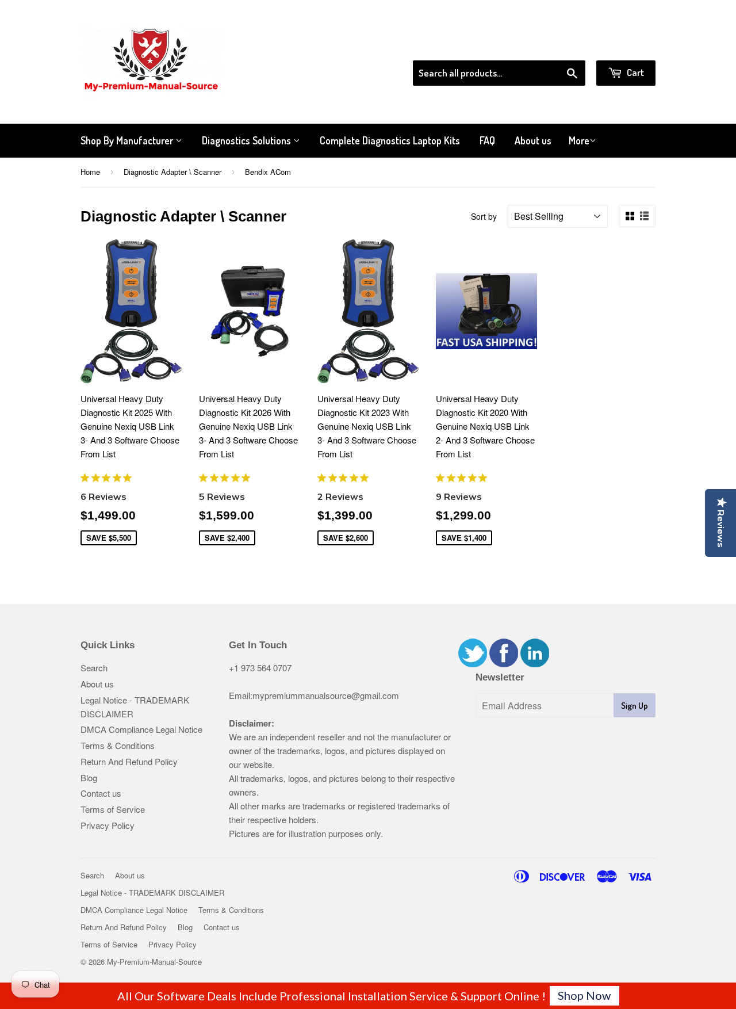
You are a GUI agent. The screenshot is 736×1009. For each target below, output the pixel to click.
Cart (634, 72)
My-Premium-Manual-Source (154, 961)
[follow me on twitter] (472, 664)
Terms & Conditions (117, 745)
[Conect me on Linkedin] (534, 664)
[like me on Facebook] (503, 664)
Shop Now (584, 995)
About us (533, 140)
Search (94, 668)
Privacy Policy (107, 825)
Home (90, 171)
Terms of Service (112, 809)
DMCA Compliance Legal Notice (141, 729)
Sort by (484, 216)
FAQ (487, 140)
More (579, 140)
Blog (88, 777)
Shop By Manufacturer (127, 140)
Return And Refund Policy (129, 761)
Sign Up (634, 705)
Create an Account (623, 45)
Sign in (561, 45)
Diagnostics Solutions (247, 140)
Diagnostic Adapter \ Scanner (172, 171)
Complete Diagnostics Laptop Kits (390, 140)
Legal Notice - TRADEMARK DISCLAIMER (152, 892)
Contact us (100, 793)
